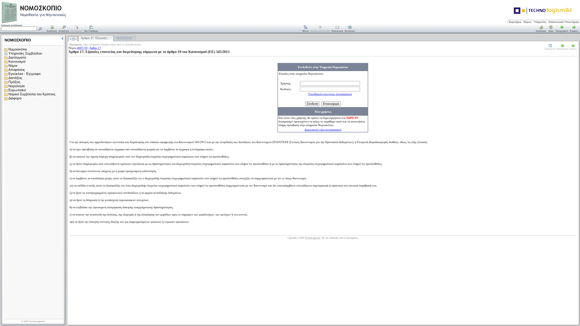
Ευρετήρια (515, 22)
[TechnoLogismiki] (51, 22)
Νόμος (528, 22)
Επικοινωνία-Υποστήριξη (564, 22)
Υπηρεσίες (540, 22)
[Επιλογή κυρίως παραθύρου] (52, 29)
